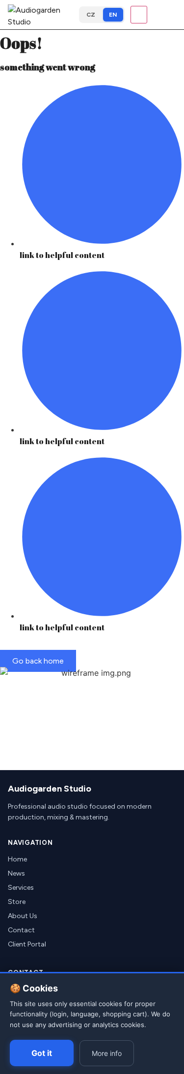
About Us (22, 916)
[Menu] (139, 14)
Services (21, 887)
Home (17, 859)
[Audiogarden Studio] (40, 14)
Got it (41, 1053)
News (16, 873)
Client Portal (27, 944)
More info (107, 1053)
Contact (21, 930)
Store (17, 902)
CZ (90, 14)
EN (113, 14)
